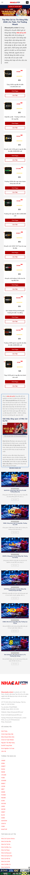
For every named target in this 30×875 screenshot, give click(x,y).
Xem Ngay (15, 499)
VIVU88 (3, 775)
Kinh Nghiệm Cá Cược (7, 748)
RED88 (3, 798)
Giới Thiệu (4, 731)
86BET (3, 783)
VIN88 (3, 760)
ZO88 (3, 763)
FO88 (3, 778)
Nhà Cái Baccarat (6, 853)
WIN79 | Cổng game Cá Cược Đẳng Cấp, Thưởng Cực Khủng (15, 556)
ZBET (2, 789)
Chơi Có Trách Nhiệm (7, 740)
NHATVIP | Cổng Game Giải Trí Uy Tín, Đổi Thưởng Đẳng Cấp (15, 491)
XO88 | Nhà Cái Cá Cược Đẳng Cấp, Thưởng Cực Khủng (15, 622)
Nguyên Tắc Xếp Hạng (7, 743)
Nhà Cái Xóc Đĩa (6, 841)
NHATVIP (4, 829)
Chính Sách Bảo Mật (7, 734)
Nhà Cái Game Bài (6, 856)
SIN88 (3, 792)
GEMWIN (4, 821)
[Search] (27, 2)
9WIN (3, 769)
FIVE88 (3, 795)
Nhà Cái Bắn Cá (5, 864)
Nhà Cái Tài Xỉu (5, 844)
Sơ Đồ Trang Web (6, 745)
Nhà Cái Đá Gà (5, 867)
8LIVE (3, 815)
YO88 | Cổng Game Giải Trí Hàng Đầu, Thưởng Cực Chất (15, 524)
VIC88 (3, 786)
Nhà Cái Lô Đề (5, 861)
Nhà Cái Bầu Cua (6, 847)
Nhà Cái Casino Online (8, 839)
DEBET (3, 766)
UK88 (3, 806)
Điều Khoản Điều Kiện (7, 737)
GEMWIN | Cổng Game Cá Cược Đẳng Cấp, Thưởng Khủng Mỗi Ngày (15, 589)
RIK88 (3, 772)
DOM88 (3, 780)
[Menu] (2, 2)
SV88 (3, 801)
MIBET (3, 812)
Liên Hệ (3, 751)
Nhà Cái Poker (5, 850)
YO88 (3, 826)
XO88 (3, 818)
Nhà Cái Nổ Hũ (5, 859)
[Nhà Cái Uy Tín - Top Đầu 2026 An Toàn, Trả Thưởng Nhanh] (15, 2)
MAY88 (3, 803)
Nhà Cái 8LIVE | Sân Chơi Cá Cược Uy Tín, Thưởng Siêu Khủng (15, 655)
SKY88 (3, 809)
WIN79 (3, 823)
